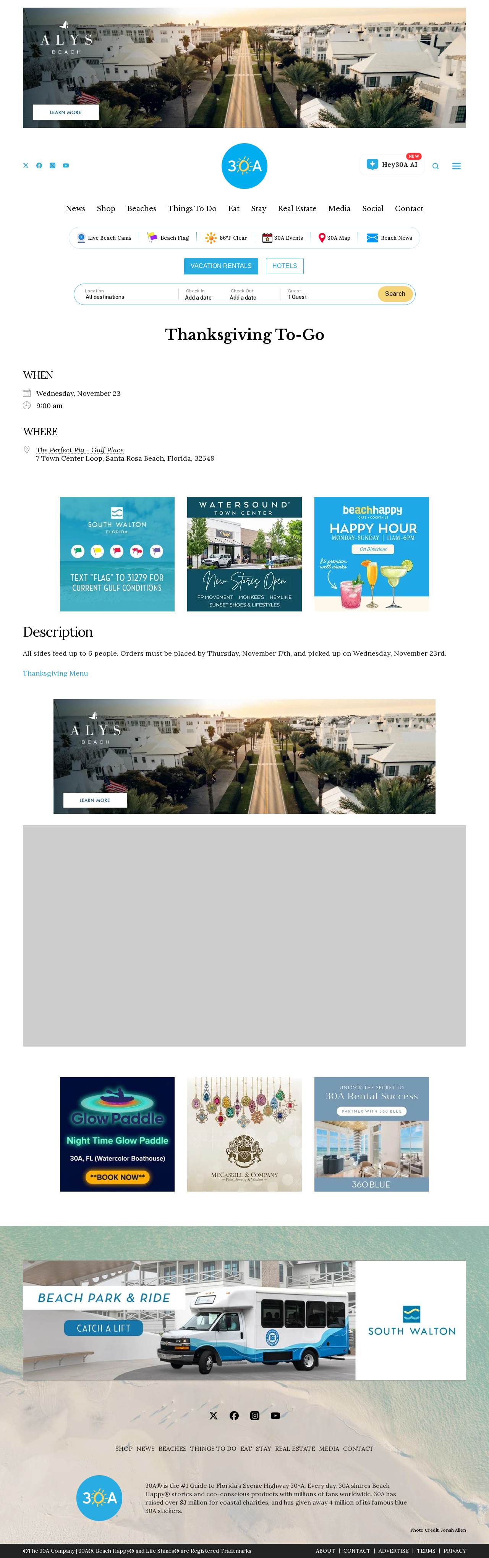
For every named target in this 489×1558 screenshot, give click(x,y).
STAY (263, 1448)
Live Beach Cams (109, 237)
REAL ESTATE (295, 1448)
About (325, 1550)
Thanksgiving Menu (55, 673)
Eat (234, 209)
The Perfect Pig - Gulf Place (80, 450)
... (207, 297)
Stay (258, 209)
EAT (246, 1448)
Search (395, 293)
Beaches (141, 209)
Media (339, 209)
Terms (426, 1550)
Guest (294, 291)
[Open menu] (456, 166)
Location (94, 291)
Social (373, 209)
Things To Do (192, 209)
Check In (195, 291)
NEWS (145, 1448)
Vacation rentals (221, 266)
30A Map (338, 237)
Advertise (394, 1550)
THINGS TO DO (213, 1448)
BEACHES (172, 1448)
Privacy (455, 1550)
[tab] (221, 266)
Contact (409, 209)
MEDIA (329, 1448)
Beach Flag (174, 237)
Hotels (284, 266)
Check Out (242, 291)
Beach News (396, 237)
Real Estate (297, 209)
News (75, 209)
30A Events (288, 237)
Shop (106, 209)
